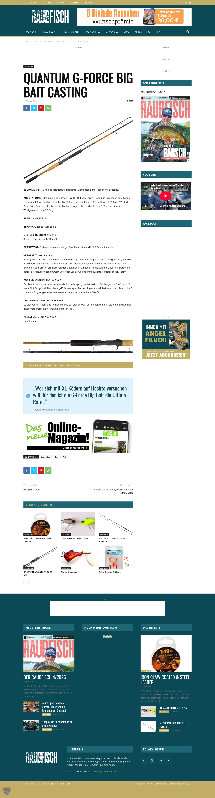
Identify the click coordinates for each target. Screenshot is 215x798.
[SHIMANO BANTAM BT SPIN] (78, 524)
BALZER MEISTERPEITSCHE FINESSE (172, 725)
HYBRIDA (138, 32)
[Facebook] (178, 3)
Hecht (56, 457)
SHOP (50, 3)
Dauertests (47, 41)
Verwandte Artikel (40, 505)
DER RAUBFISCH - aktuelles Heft (36, 671)
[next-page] (30, 581)
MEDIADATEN (87, 3)
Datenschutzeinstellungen (180, 783)
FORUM (126, 32)
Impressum (140, 783)
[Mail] (186, 3)
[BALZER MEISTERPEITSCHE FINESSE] (116, 524)
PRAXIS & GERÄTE (50, 32)
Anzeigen (46, 714)
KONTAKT (60, 3)
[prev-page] (25, 581)
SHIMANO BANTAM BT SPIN (74, 538)
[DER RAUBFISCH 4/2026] (165, 129)
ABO (43, 3)
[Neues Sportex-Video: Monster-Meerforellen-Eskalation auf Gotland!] (31, 706)
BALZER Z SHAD (31, 489)
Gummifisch (46, 457)
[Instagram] (182, 3)
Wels (64, 457)
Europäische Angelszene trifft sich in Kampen (57, 723)
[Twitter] (34, 108)
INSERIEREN (74, 3)
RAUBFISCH (31, 32)
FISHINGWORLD (111, 32)
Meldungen (47, 729)
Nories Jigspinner (69, 572)
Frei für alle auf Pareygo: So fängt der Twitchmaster (113, 491)
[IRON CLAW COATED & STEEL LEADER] (40, 524)
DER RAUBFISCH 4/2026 (153, 92)
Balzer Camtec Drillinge (110, 572)
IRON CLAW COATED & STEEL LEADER (165, 679)
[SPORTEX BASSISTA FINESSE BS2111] (40, 557)
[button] (188, 32)
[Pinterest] (41, 108)
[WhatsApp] (48, 108)
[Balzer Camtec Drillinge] (116, 557)
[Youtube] (190, 3)
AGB (150, 783)
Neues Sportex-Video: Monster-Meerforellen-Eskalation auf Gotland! (54, 707)
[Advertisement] (80, 56)
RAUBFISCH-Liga (93, 32)
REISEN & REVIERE (71, 32)
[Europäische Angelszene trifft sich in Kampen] (31, 725)
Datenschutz (160, 783)
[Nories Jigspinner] (78, 557)
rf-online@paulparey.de (103, 771)
